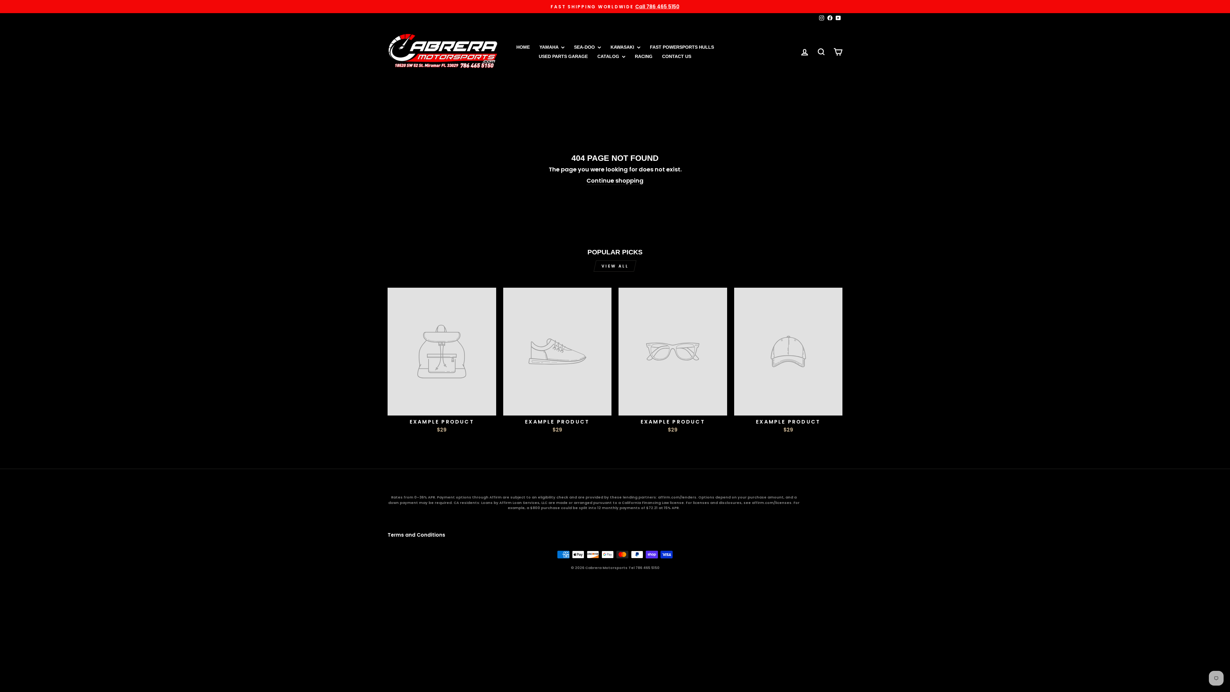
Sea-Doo (585, 47)
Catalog (608, 56)
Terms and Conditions (416, 534)
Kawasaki (623, 47)
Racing (643, 56)
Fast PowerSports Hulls (682, 47)
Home (523, 47)
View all (615, 266)
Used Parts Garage (563, 56)
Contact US (676, 56)
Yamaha (549, 47)
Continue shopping (615, 181)
